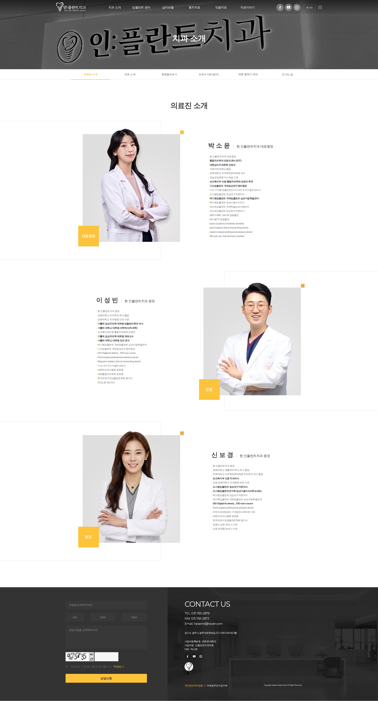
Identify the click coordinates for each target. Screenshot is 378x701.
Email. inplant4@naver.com (204, 623)
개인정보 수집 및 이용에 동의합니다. (91, 666)
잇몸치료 (221, 7)
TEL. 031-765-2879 (197, 613)
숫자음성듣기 (91, 654)
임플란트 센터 (141, 7)
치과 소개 (115, 7)
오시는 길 (287, 74)
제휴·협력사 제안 (248, 74)
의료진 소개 (90, 74)
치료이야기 (247, 7)
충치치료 (194, 7)
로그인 (309, 7)
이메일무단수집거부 (217, 685)
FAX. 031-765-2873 (197, 618)
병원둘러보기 (169, 74)
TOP (371, 687)
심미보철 (168, 7)
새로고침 (91, 659)
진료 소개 (130, 74)
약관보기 (118, 666)
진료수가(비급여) (209, 74)
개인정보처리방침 (194, 685)
